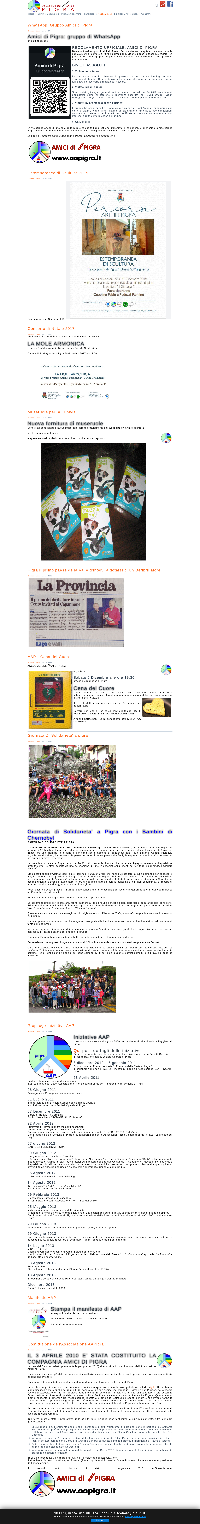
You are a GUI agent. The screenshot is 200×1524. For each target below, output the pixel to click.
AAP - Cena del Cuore (49, 657)
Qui (77, 1050)
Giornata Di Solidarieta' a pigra (58, 735)
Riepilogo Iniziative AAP (51, 1025)
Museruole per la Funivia (52, 412)
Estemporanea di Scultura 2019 (58, 173)
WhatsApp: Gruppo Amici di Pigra (60, 25)
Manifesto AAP (42, 1297)
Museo (135, 14)
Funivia (40, 14)
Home (31, 14)
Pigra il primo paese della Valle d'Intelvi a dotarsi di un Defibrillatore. (95, 570)
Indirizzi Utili (121, 14)
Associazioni (105, 14)
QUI (152, 1387)
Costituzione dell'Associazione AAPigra (66, 1344)
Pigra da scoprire (71, 14)
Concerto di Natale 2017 (51, 328)
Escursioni (53, 14)
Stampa (31, 31)
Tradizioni (89, 14)
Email (38, 31)
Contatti (146, 14)
